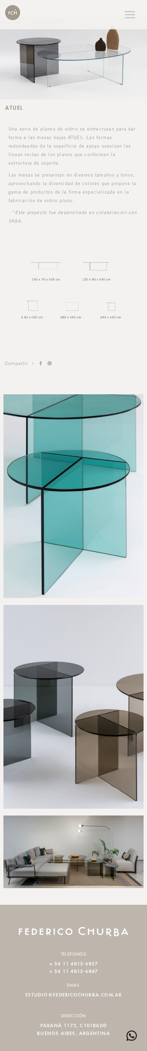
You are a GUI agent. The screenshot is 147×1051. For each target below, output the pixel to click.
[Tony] (41, 363)
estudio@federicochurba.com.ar (73, 995)
